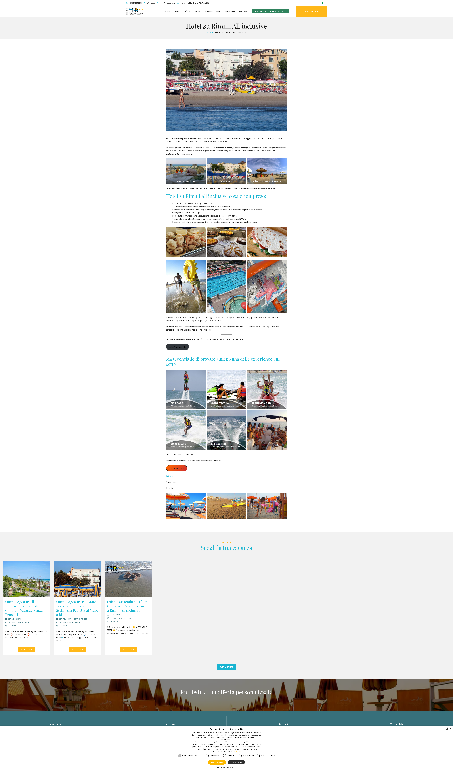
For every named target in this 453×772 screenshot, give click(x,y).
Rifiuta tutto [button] (236, 762)
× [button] (450, 728)
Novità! (197, 11)
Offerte (187, 11)
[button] (226, 767)
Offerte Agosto (14, 619)
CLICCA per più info (177, 347)
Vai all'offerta (26, 649)
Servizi (177, 11)
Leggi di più (238, 751)
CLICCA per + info (176, 468)
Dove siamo (230, 11)
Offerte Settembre (79, 619)
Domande (208, 11)
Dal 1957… (243, 11)
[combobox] (447, 728)
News (218, 11)
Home (210, 32)
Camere (167, 11)
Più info (169, 476)
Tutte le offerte (226, 667)
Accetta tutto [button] (217, 762)
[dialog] (226, 749)
